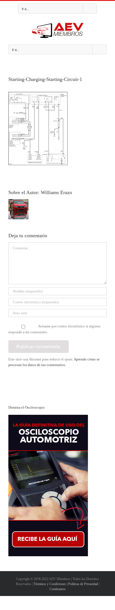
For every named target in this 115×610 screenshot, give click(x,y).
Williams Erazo (56, 192)
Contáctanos (57, 589)
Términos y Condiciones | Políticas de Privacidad (65, 584)
